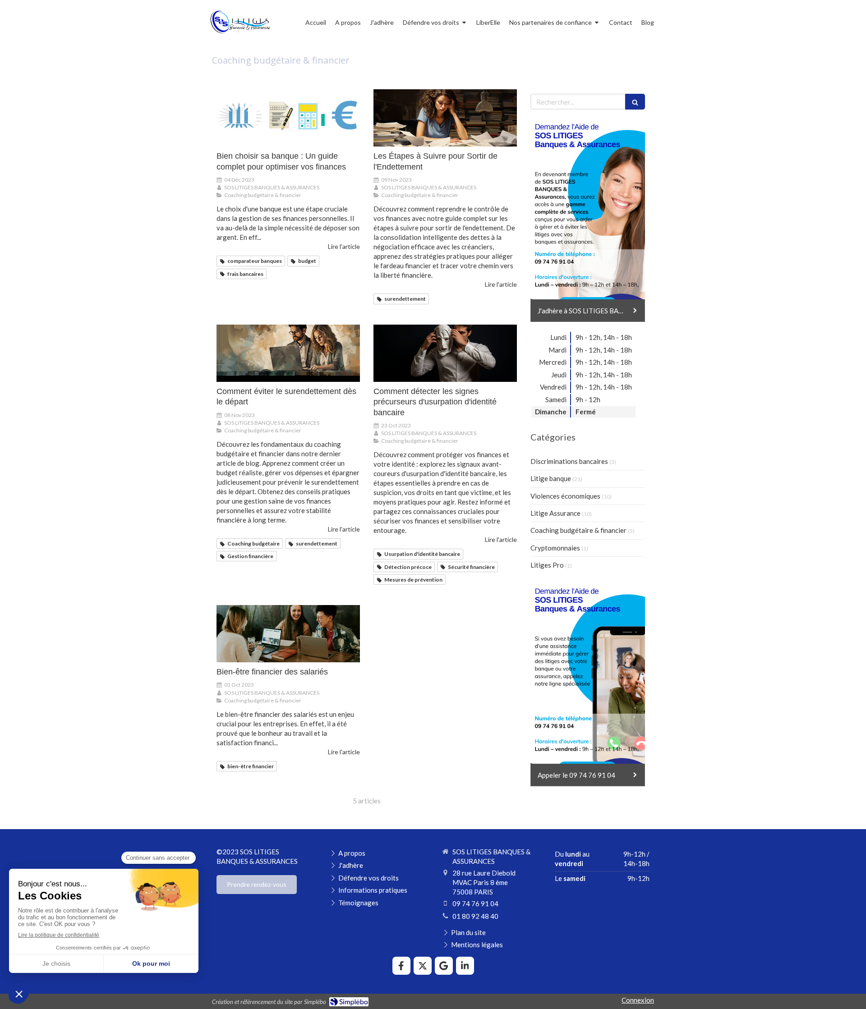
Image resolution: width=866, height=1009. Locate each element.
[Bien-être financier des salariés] (288, 633)
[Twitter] (423, 966)
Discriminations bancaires (569, 461)
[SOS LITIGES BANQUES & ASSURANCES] (240, 34)
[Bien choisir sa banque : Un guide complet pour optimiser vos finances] (288, 118)
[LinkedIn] (465, 966)
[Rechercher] (635, 102)
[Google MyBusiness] (444, 966)
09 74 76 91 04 (475, 903)
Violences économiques (565, 496)
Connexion (638, 1000)
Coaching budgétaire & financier (578, 530)
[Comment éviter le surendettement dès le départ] (288, 353)
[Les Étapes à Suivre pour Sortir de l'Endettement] (445, 118)
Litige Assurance (555, 513)
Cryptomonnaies (555, 548)
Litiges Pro (547, 565)
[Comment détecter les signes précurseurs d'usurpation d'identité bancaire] (445, 353)
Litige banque (550, 478)
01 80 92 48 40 (475, 916)
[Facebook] (401, 966)
